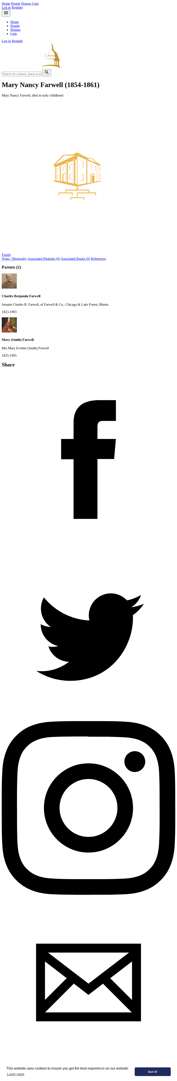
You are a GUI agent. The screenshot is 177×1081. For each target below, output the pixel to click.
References (98, 259)
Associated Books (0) (75, 259)
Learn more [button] (15, 1074)
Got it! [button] (152, 1071)
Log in (6, 7)
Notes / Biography (14, 259)
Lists (35, 3)
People (15, 3)
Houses (26, 3)
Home (6, 3)
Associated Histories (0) (43, 259)
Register (17, 7)
